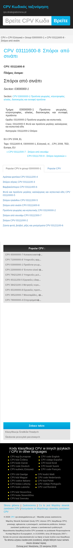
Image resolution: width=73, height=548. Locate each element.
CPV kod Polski (46, 480)
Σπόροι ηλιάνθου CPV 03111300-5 (20, 200)
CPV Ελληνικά (15, 37)
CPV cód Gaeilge (19, 474)
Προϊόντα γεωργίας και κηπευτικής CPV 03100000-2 (29, 210)
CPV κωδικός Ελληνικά (22, 469)
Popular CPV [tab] (54, 168)
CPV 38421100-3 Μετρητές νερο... (22, 285)
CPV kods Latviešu (20, 487)
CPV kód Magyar (19, 477)
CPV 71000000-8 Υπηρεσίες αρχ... (23, 259)
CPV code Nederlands (49, 477)
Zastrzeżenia (29, 505)
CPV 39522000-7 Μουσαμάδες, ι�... (24, 295)
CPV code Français (51, 469)
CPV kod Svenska (19, 498)
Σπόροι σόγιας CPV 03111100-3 (19, 182)
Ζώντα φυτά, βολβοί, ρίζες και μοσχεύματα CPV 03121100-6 (33, 225)
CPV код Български (20, 456)
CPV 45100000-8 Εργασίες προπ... (23, 290)
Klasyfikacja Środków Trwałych (22, 432)
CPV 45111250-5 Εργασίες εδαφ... (23, 280)
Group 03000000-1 (34, 37)
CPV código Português (49, 484)
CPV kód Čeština (19, 460)
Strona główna (11, 505)
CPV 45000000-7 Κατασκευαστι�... (23, 254)
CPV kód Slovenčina (20, 492)
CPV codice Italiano (20, 480)
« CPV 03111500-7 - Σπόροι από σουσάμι (27, 152)
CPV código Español (51, 460)
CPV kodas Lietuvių (20, 484)
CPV (3, 37)
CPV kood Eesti (49, 463)
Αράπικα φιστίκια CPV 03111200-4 (20, 177)
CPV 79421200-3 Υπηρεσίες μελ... (23, 275)
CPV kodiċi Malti (46, 474)
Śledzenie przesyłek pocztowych (22, 437)
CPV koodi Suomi (50, 466)
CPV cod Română (47, 487)
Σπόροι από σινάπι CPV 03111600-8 (21, 205)
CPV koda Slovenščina (22, 495)
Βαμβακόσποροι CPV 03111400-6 (20, 187)
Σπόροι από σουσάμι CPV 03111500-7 (22, 215)
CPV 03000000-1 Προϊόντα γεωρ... (23, 264)
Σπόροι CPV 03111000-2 (15, 220)
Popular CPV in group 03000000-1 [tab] (23, 168)
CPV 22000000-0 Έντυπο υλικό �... (24, 269)
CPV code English (50, 456)
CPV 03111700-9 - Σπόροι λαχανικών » (46, 156)
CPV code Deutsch (20, 466)
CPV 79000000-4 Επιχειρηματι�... (23, 300)
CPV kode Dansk (19, 463)
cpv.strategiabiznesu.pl (14, 12)
